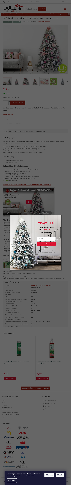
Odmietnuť (49, 475)
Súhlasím (60, 475)
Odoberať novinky (46, 244)
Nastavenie (11, 480)
